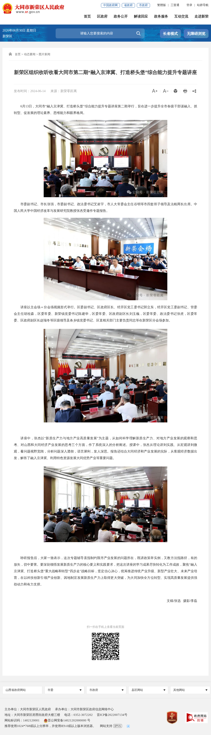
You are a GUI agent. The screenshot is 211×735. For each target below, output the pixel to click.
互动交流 (181, 16)
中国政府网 (110, 5)
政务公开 (121, 16)
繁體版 (161, 5)
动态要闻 (29, 54)
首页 (87, 16)
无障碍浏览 (196, 34)
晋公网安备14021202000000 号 (69, 720)
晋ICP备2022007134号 (112, 714)
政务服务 (161, 16)
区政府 (102, 16)
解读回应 (141, 16)
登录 (189, 5)
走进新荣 (202, 16)
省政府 (128, 5)
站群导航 (203, 5)
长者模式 (170, 34)
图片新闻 (44, 54)
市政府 (143, 5)
